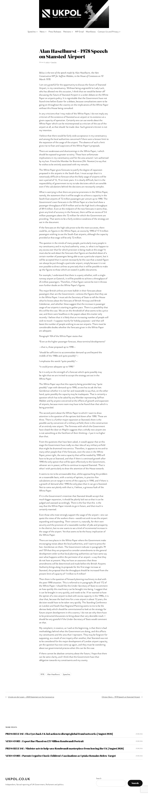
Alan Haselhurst (53, 674)
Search (98, 778)
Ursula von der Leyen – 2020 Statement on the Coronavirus (31, 696)
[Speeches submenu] (37, 31)
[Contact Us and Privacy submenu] (119, 31)
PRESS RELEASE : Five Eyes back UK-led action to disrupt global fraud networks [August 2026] (59, 733)
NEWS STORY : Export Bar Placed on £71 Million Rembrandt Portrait (44, 741)
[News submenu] (45, 31)
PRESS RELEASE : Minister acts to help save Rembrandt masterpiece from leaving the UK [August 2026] (64, 748)
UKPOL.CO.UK (17, 778)
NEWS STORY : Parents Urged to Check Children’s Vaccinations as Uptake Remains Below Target (60, 755)
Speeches (53, 62)
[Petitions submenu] (72, 31)
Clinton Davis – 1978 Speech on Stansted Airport (121, 696)
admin (48, 62)
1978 (42, 674)
